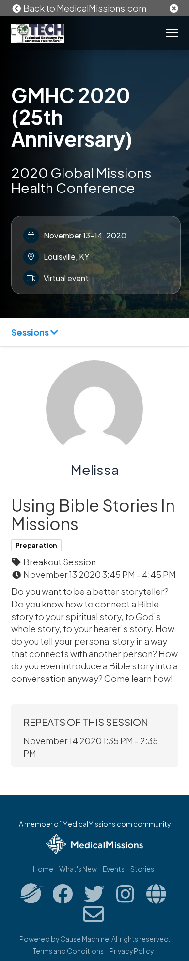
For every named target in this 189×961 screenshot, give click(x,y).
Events (114, 868)
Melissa (95, 469)
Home (43, 868)
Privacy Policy (132, 950)
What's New (78, 868)
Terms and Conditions (68, 950)
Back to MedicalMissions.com (84, 8)
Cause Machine (84, 938)
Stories (142, 868)
